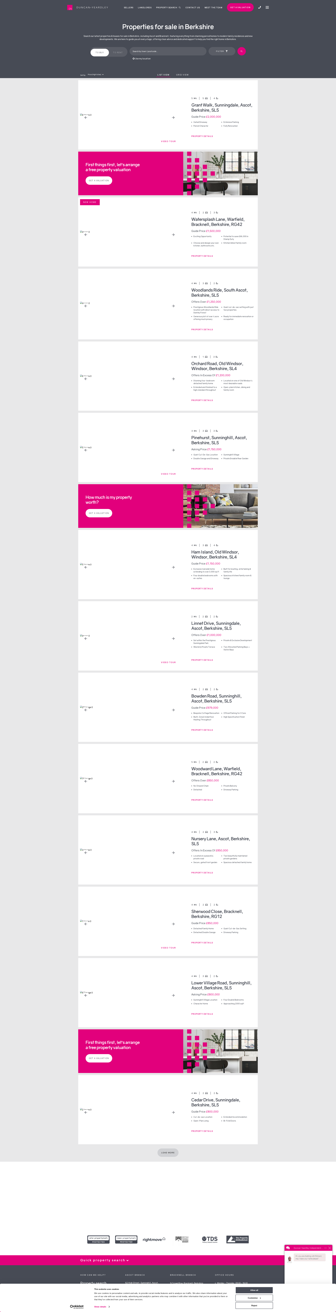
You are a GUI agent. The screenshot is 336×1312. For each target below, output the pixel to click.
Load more (168, 1153)
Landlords (145, 7)
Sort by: (83, 75)
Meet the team (213, 7)
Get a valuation (240, 7)
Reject (254, 1305)
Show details (100, 1307)
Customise (253, 1298)
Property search (93, 1283)
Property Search (167, 7)
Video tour (168, 141)
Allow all (254, 1290)
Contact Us (192, 7)
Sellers (128, 7)
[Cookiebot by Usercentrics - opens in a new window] (76, 1307)
